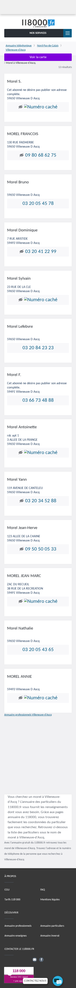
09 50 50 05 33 (40, 549)
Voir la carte (38, 57)
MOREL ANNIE (19, 677)
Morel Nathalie (20, 628)
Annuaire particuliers (52, 925)
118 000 (19, 971)
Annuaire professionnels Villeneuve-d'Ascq (28, 714)
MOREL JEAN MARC (24, 576)
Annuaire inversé (49, 935)
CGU (7, 889)
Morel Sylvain (19, 278)
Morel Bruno (18, 182)
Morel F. (14, 375)
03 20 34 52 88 (40, 500)
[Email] (34, 959)
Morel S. (14, 81)
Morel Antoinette (22, 427)
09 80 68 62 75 (40, 155)
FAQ (42, 889)
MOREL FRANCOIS (22, 134)
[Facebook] (41, 959)
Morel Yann (17, 480)
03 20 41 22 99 (40, 251)
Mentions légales (50, 899)
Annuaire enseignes (15, 935)
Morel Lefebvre (20, 327)
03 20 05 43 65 (38, 649)
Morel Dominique (22, 230)
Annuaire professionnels (17, 925)
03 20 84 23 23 (38, 347)
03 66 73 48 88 (38, 400)
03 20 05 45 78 (38, 203)
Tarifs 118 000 (12, 899)
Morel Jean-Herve (22, 528)
